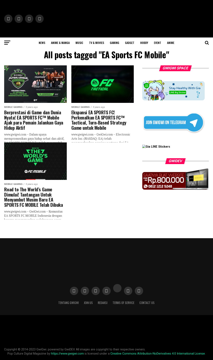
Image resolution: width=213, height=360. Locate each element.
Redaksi (103, 302)
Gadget (129, 42)
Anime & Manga (60, 42)
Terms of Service (123, 302)
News (42, 42)
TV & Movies (96, 42)
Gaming (114, 42)
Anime (170, 42)
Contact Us (147, 302)
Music (79, 42)
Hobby (144, 42)
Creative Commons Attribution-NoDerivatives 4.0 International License (157, 353)
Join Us (88, 302)
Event (157, 42)
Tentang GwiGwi (68, 302)
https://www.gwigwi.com (67, 353)
